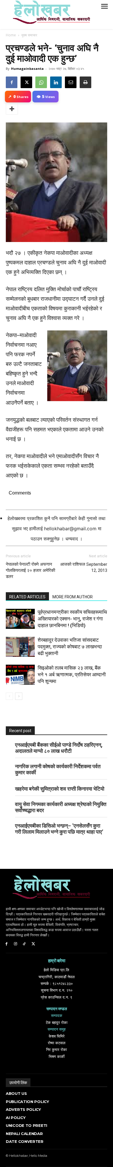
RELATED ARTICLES (27, 597)
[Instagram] (15, 944)
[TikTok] (24, 944)
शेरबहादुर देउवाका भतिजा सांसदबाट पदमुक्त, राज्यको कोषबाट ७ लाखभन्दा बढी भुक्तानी (70, 646)
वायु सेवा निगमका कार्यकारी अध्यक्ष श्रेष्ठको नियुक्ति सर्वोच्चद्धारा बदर (60, 807)
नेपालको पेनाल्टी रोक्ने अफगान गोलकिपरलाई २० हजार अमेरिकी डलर (30, 570)
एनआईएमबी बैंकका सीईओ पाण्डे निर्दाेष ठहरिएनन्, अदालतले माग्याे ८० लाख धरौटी (59, 748)
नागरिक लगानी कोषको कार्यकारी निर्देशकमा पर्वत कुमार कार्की (58, 769)
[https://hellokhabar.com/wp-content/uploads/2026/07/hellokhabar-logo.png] (49, 14)
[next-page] (18, 696)
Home (11, 35)
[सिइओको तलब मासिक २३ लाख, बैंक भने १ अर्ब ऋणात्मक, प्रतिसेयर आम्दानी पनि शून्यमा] (20, 675)
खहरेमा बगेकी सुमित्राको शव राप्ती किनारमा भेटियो (59, 789)
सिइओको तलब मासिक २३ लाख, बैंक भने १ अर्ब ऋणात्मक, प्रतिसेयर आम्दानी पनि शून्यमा (72, 674)
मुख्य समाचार (29, 35)
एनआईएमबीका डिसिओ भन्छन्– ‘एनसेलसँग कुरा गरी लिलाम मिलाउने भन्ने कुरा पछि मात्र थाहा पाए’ (59, 829)
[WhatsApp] (41, 82)
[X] (26, 82)
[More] (12, 109)
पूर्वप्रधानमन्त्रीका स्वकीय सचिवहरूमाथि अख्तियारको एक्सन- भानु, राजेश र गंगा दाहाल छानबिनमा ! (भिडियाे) (72, 618)
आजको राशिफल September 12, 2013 (83, 567)
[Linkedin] (56, 82)
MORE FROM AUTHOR (72, 597)
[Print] (85, 82)
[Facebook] (11, 82)
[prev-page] (9, 696)
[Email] (70, 82)
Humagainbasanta (27, 68)
